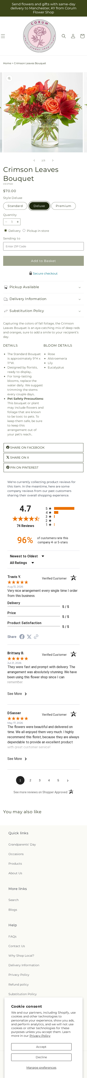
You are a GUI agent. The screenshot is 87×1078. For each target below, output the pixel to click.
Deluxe (39, 206)
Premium (63, 206)
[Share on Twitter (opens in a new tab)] (29, 637)
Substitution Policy (22, 994)
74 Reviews (30, 526)
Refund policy (18, 984)
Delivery (15, 231)
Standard (15, 206)
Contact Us (16, 946)
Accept (41, 1047)
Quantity (10, 215)
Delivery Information (23, 965)
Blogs (12, 910)
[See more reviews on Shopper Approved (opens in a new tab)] (36, 637)
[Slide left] (34, 160)
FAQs (12, 936)
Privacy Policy (40, 1036)
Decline (41, 1057)
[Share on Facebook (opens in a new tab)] (21, 637)
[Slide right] (52, 160)
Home (7, 63)
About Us (15, 873)
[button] (63, 36)
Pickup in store (38, 231)
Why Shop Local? (21, 956)
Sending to (18, 238)
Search (13, 900)
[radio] (63, 508)
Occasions (16, 854)
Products (15, 864)
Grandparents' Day (22, 844)
